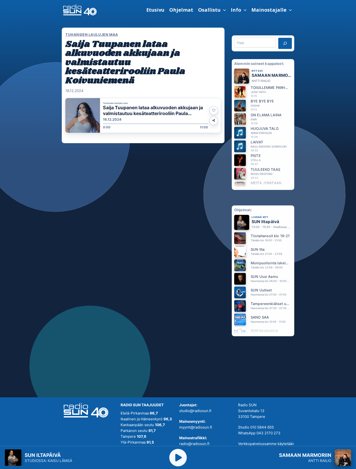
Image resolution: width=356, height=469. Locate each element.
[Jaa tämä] (213, 120)
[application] (223, 10)
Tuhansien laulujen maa (91, 34)
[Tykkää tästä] (213, 110)
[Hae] (285, 43)
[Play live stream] (178, 457)
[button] (212, 10)
